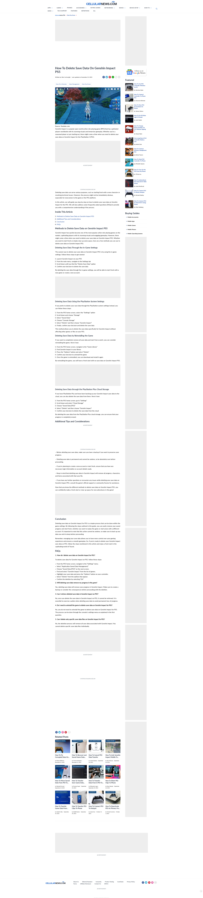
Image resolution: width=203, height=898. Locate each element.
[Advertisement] (101, 893)
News (49, 11)
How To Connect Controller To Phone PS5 (140, 96)
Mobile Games (132, 225)
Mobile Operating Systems (135, 233)
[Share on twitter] (107, 77)
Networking (108, 8)
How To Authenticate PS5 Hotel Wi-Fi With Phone (140, 181)
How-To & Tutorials (61, 84)
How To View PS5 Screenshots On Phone (139, 106)
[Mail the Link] (119, 77)
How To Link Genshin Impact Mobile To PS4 (112, 757)
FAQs (59, 224)
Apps (49, 8)
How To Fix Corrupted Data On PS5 (61, 757)
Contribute (120, 881)
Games (59, 8)
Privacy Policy (131, 881)
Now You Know (86, 84)
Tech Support (62, 11)
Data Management (74, 84)
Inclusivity (98, 881)
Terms (75, 883)
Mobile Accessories (133, 217)
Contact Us (98, 883)
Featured (74, 11)
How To (147, 8)
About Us (76, 881)
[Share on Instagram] (62, 732)
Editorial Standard (87, 881)
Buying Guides (95, 7)
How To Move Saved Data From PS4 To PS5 (62, 783)
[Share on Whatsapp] (113, 77)
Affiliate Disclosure (85, 883)
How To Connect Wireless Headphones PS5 (140, 150)
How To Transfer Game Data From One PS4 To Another (62, 808)
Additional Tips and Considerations (69, 219)
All (94, 11)
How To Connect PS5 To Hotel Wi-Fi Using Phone (140, 202)
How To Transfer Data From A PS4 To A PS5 (95, 783)
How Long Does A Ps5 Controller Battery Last (140, 140)
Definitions (85, 11)
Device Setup (134, 8)
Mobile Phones (132, 229)
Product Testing (109, 881)
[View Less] (69, 732)
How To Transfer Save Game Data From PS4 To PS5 (78, 783)
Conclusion (60, 222)
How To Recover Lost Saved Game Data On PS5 (79, 757)
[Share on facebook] (103, 77)
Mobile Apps (131, 221)
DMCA (106, 883)
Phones (69, 7)
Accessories (80, 8)
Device (121, 8)
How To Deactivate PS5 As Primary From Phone (112, 808)
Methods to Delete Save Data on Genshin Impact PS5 (75, 216)
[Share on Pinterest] (110, 77)
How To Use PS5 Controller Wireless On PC (139, 85)
